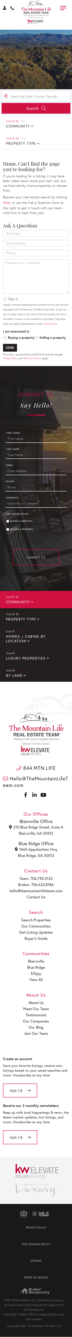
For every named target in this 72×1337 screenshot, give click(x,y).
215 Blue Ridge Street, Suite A (38, 827)
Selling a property (52, 337)
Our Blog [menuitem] (36, 1027)
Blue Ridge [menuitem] (36, 967)
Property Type (21, 143)
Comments (12, 497)
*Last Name (12, 449)
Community (18, 126)
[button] (36, 108)
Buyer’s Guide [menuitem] (36, 938)
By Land (14, 675)
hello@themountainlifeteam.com (36, 890)
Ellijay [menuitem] (36, 973)
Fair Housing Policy (36, 1244)
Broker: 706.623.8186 (36, 884)
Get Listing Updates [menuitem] (36, 932)
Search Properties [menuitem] (36, 919)
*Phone (10, 481)
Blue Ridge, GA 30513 (36, 855)
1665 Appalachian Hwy (38, 849)
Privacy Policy (50, 323)
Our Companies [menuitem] (36, 1021)
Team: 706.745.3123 (36, 878)
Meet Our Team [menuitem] (36, 1008)
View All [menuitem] (36, 979)
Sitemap (36, 1261)
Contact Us (36, 557)
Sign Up (15, 1137)
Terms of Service (32, 358)
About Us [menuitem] (36, 1002)
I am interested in (16, 331)
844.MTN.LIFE (39, 768)
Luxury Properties (26, 658)
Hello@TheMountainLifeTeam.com (35, 781)
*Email (9, 465)
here (6, 202)
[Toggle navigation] (63, 7)
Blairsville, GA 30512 (36, 833)
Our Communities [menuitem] (36, 926)
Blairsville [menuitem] (36, 961)
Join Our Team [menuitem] (36, 1033)
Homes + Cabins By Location (26, 638)
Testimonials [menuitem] (36, 1014)
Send (10, 347)
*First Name (13, 433)
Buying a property (21, 337)
